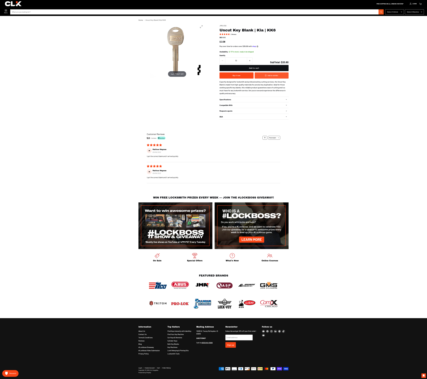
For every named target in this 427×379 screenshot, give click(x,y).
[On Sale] (157, 258)
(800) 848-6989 (207, 343)
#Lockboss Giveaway (146, 347)
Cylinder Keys (172, 341)
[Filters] (265, 138)
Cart (158, 368)
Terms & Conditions (145, 338)
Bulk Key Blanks (173, 344)
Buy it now (236, 75)
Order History (166, 368)
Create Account (150, 368)
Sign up (230, 345)
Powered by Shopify (144, 372)
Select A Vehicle (392, 12)
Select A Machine (413, 12)
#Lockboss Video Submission (149, 350)
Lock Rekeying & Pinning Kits (178, 350)
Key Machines (172, 347)
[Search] (381, 11)
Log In (140, 368)
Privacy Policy (143, 354)
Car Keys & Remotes (174, 338)
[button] (413, 4)
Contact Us (142, 334)
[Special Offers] (195, 258)
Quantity (222, 55)
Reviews (141, 341)
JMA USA (223, 26)
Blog (140, 344)
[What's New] (232, 258)
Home (140, 20)
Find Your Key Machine (175, 334)
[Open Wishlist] (423, 375)
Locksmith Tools (173, 354)
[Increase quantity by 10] (250, 61)
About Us (141, 331)
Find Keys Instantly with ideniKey (179, 331)
